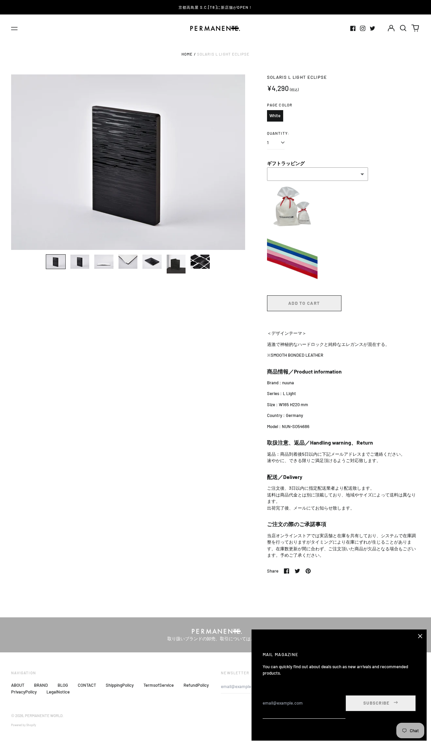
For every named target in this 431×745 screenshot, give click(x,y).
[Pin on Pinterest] (308, 571)
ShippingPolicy (120, 685)
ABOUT (17, 685)
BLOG (63, 685)
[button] (403, 28)
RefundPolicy (196, 685)
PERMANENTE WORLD (44, 715)
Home (187, 54)
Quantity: (278, 133)
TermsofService (158, 685)
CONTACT (87, 685)
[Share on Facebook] (286, 571)
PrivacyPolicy (24, 691)
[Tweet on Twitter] (297, 571)
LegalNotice (58, 691)
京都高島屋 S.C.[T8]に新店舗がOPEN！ (215, 7)
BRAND (41, 685)
